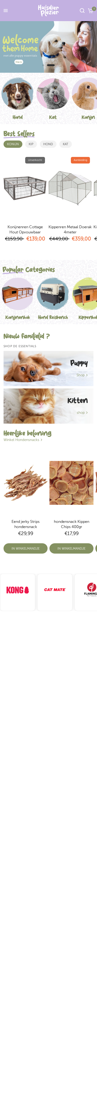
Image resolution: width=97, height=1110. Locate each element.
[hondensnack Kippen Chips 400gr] (71, 483)
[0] (89, 10)
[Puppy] (48, 368)
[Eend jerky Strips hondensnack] (26, 483)
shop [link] (81, 412)
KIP (31, 144)
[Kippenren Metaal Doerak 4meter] (70, 188)
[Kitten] (48, 406)
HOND (48, 144)
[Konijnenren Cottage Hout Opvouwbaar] (25, 188)
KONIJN (13, 144)
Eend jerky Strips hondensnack (26, 524)
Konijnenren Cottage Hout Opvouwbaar (25, 229)
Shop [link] (81, 375)
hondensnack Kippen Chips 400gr (71, 524)
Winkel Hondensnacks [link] (21, 440)
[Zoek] (82, 10)
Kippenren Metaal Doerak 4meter (70, 229)
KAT (65, 144)
